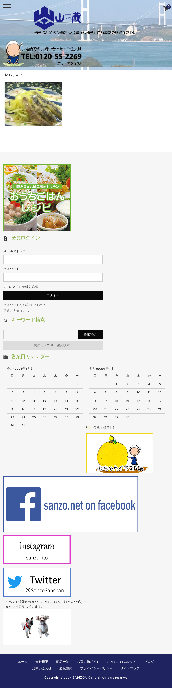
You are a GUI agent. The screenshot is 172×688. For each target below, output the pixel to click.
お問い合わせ (42, 668)
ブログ (149, 662)
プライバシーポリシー (96, 668)
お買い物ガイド (88, 662)
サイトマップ (130, 668)
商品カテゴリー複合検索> (53, 345)
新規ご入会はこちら (18, 311)
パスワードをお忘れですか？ (24, 305)
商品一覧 (62, 662)
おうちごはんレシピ (122, 662)
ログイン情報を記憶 (23, 287)
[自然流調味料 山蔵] (86, 31)
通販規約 (65, 668)
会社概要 (41, 662)
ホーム (23, 662)
